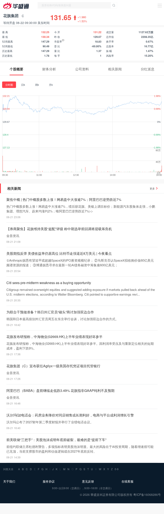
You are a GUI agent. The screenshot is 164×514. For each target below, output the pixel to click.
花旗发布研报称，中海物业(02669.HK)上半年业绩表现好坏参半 (54, 336)
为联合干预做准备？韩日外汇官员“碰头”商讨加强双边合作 (50, 312)
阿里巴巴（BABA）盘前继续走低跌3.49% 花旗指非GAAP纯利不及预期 (60, 390)
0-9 (117, 469)
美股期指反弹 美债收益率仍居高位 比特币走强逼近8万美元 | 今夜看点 (59, 253)
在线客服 (127, 481)
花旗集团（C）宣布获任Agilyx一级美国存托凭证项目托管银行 (53, 365)
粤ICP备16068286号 (147, 494)
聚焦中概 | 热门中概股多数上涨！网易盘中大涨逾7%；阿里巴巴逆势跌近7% (63, 199)
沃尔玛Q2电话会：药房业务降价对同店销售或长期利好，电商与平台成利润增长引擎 (70, 415)
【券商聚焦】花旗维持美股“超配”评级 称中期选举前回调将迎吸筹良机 (59, 228)
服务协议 (49, 481)
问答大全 (8, 469)
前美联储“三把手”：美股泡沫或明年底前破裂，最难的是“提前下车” (56, 439)
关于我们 (9, 481)
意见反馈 (88, 481)
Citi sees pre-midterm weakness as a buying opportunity (48, 282)
